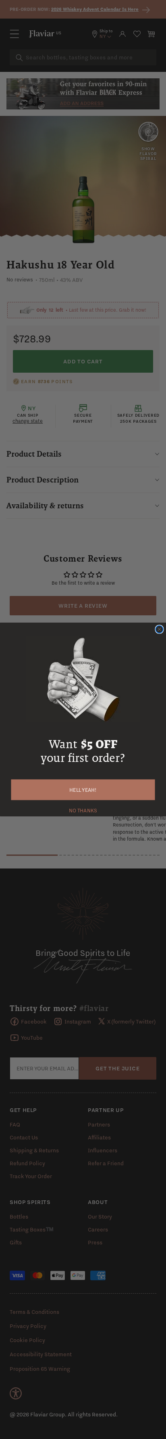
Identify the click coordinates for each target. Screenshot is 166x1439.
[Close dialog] (159, 629)
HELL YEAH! (83, 790)
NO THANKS (83, 810)
